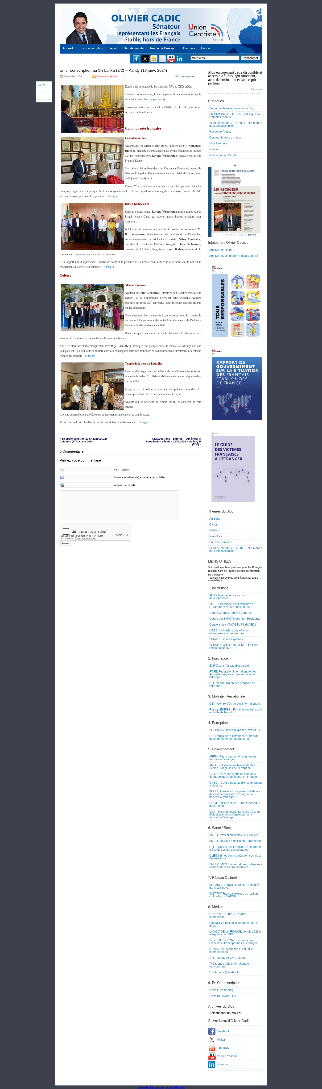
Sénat (113, 48)
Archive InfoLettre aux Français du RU (233, 255)
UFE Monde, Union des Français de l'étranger (232, 684)
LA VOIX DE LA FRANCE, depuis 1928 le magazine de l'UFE (235, 933)
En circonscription (90, 48)
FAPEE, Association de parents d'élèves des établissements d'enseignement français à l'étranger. (234, 794)
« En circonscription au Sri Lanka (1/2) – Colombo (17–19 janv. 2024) (84, 440)
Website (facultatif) (124, 485)
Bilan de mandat (133, 48)
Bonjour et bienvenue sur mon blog (231, 108)
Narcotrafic (216, 536)
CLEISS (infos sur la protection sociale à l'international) (235, 857)
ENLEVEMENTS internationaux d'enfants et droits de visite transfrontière (235, 866)
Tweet (41, 85)
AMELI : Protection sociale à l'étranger (233, 835)
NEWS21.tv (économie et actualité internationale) (231, 950)
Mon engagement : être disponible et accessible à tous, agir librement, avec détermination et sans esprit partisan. (235, 80)
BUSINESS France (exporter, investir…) (234, 730)
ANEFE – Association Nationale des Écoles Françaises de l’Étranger (232, 767)
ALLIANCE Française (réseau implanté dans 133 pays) (234, 886)
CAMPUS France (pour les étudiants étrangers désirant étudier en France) (233, 775)
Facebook (223, 1031)
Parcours (189, 48)
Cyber (213, 524)
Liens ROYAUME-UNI (223, 996)
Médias (214, 530)
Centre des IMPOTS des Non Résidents (234, 618)
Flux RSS (223, 1048)
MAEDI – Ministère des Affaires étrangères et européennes (229, 632)
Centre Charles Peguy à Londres (230, 612)
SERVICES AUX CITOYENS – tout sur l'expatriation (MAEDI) (233, 646)
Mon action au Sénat (222, 155)
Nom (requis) (121, 469)
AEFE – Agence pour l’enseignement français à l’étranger (232, 758)
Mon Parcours (218, 143)
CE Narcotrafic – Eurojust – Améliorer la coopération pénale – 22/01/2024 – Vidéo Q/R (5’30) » (173, 441)
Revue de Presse (162, 48)
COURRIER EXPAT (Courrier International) (227, 915)
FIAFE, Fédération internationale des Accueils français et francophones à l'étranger (232, 674)
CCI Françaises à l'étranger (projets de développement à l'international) (234, 737)
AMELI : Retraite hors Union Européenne (235, 841)
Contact (206, 48)
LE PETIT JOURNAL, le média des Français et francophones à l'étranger (233, 942)
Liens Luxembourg (221, 990)
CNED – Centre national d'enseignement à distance (235, 784)
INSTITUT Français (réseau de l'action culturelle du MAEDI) (233, 895)
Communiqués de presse (225, 137)
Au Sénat (215, 518)
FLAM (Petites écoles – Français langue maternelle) (234, 804)
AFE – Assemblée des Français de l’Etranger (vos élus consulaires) (231, 605)
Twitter (221, 1039)
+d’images (111, 196)
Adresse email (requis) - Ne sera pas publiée (139, 477)
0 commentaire (186, 76)
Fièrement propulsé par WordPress (161, 1087)
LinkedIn (222, 1064)
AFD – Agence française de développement (226, 597)
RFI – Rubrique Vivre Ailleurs (227, 957)
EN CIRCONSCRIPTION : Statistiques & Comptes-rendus (234, 116)
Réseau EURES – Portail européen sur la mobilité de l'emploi (235, 711)
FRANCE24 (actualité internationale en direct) (234, 924)
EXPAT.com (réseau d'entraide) (229, 665)
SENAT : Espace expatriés (226, 639)
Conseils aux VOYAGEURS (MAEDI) (232, 624)
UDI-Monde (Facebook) (224, 972)
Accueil (68, 48)
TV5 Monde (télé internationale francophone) (229, 965)
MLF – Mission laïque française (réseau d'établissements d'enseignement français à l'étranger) (234, 814)
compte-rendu (156, 99)
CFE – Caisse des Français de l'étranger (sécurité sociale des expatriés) (235, 848)
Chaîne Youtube (227, 1056)
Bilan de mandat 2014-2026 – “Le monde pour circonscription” (235, 124)
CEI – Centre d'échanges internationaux (234, 703)
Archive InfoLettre (220, 250)
